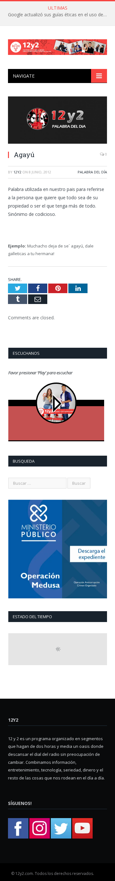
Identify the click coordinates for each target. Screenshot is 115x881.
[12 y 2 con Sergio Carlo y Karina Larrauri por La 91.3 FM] (57, 46)
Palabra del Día (92, 172)
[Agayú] (57, 120)
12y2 (17, 172)
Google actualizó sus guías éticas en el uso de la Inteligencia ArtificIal (59, 15)
